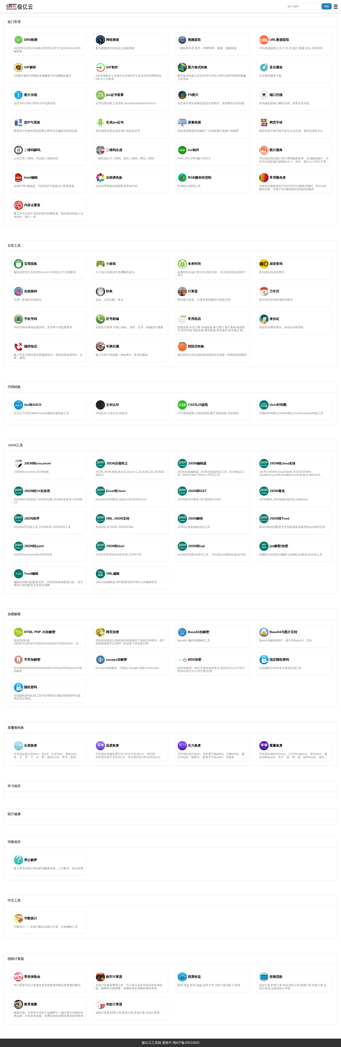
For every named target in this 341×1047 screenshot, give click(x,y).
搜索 (326, 6)
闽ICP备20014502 (186, 1042)
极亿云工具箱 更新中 (157, 1042)
